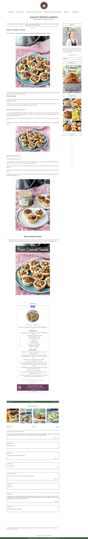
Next (57, 426)
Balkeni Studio (56, 538)
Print (33, 306)
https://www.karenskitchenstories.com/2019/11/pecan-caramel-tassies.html (33, 380)
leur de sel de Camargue (50, 174)
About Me (11, 12)
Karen (8, 443)
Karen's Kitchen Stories (44, 17)
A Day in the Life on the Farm (14, 431)
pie (34, 401)
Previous (9, 426)
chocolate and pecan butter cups (40, 92)
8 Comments (9, 401)
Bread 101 (66, 12)
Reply (56, 437)
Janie (8, 494)
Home (33, 426)
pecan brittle (31, 92)
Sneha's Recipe (10, 473)
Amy (8, 453)
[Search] (79, 59)
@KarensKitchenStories (31, 387)
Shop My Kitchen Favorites (34, 12)
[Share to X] (55, 401)
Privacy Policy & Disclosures (53, 12)
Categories (75, 12)
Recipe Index (20, 12)
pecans (31, 401)
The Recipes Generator (35, 391)
